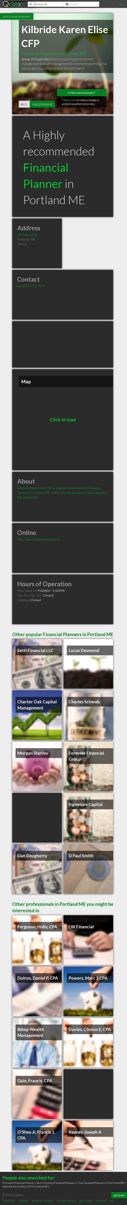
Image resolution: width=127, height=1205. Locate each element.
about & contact (42, 1200)
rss (111, 1200)
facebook (8, 1200)
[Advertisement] (62, 344)
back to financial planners (17, 16)
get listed (85, 1200)
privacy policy (66, 1200)
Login (121, 4)
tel (31, 286)
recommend (42, 104)
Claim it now (69, 99)
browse (101, 1200)
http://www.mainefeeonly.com (38, 539)
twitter (23, 1200)
